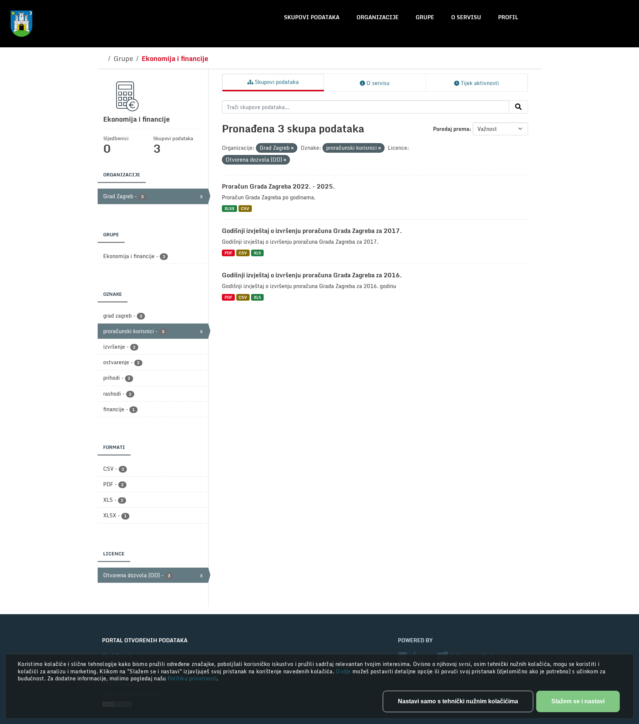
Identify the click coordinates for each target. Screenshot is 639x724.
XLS (257, 253)
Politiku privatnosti (192, 678)
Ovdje (344, 671)
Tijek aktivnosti (479, 83)
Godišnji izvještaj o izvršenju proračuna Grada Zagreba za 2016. (312, 275)
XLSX (229, 208)
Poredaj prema (451, 129)
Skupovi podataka (311, 17)
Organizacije (377, 17)
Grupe (425, 17)
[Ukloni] (292, 148)
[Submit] (518, 107)
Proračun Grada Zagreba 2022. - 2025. (278, 186)
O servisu (466, 17)
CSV (245, 208)
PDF (228, 253)
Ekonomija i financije (175, 58)
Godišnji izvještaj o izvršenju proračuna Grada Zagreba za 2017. (312, 231)
